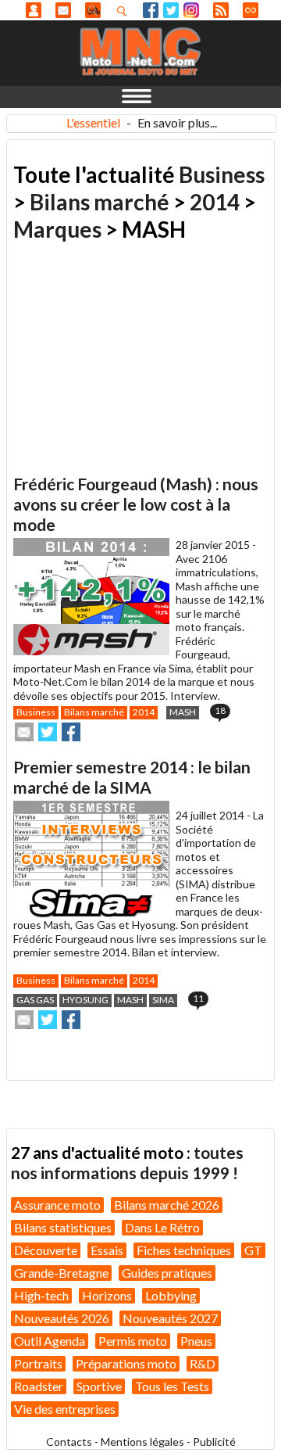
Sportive (99, 1386)
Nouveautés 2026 (61, 1318)
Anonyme (33, 10)
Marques (57, 229)
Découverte (45, 1250)
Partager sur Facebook (71, 732)
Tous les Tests (172, 1386)
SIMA (163, 1000)
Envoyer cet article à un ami (24, 732)
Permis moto (132, 1340)
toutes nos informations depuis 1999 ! (127, 1162)
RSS (221, 10)
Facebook (150, 10)
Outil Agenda (49, 1340)
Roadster (38, 1386)
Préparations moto (126, 1363)
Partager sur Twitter (47, 732)
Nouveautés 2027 (170, 1318)
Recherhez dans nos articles (125, 11)
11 (198, 998)
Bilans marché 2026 (166, 1204)
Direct (250, 10)
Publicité (214, 1441)
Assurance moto (57, 1204)
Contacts (69, 1441)
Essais (107, 1250)
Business (222, 174)
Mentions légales (142, 1441)
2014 (215, 201)
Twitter (171, 10)
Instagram (191, 10)
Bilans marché (99, 201)
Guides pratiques (167, 1272)
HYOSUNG (85, 1000)
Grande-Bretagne (61, 1272)
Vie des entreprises (65, 1408)
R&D (202, 1363)
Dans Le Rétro (162, 1227)
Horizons (107, 1295)
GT (253, 1250)
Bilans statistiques (63, 1227)
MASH (182, 712)
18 (220, 710)
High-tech (41, 1295)
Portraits (38, 1363)
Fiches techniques (184, 1250)
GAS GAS (35, 1000)
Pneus (196, 1340)
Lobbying (171, 1295)
